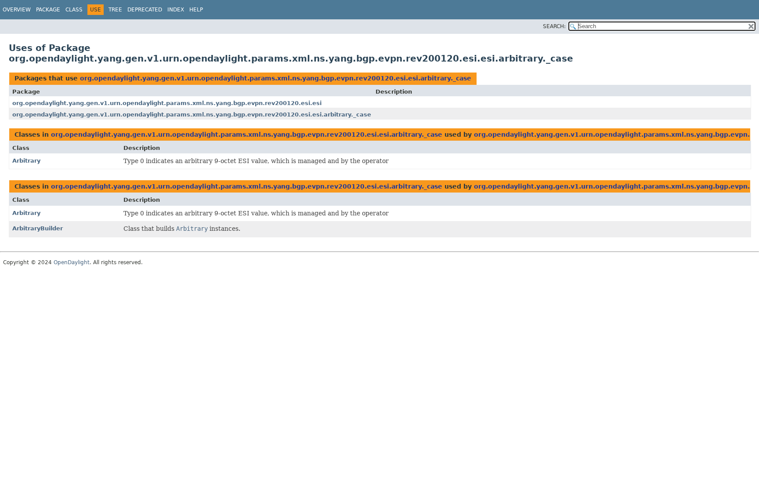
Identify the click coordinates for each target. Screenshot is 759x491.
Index (175, 10)
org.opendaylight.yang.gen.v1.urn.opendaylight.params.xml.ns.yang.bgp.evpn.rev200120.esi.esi (167, 103)
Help (196, 10)
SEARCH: (554, 26)
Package (48, 10)
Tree (115, 10)
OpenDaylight (72, 262)
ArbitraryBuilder (37, 228)
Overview (17, 10)
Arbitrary (26, 160)
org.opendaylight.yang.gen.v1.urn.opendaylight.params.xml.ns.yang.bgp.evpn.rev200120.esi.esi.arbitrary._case (275, 78)
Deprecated (144, 10)
